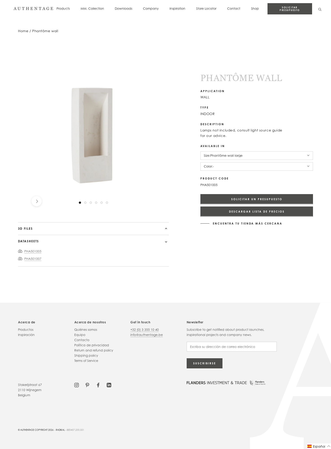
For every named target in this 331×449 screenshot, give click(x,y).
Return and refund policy (93, 350)
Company (151, 8)
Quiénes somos (85, 329)
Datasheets (28, 241)
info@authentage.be (146, 335)
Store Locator (206, 8)
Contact (233, 8)
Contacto (81, 340)
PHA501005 (32, 251)
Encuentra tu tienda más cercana (247, 223)
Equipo (79, 335)
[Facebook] (98, 384)
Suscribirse (204, 363)
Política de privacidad (91, 345)
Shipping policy (86, 355)
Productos (25, 329)
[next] (37, 201)
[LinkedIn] (109, 384)
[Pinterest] (87, 384)
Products (63, 8)
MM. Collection (92, 8)
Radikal (60, 430)
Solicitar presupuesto (290, 8)
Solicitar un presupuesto (256, 199)
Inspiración (26, 335)
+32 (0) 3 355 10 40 (144, 329)
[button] (319, 446)
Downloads (123, 8)
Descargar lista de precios (257, 211)
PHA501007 (32, 259)
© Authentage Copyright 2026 (36, 430)
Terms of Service (86, 361)
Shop (255, 8)
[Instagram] (76, 384)
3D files (25, 228)
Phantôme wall (45, 31)
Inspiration (177, 8)
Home (23, 31)
